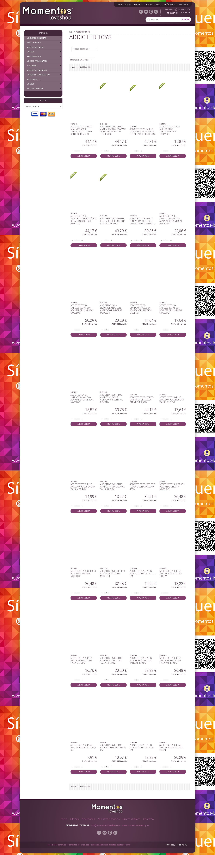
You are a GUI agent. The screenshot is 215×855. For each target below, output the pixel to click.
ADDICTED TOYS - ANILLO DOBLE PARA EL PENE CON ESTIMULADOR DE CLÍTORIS (142, 131)
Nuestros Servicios (109, 819)
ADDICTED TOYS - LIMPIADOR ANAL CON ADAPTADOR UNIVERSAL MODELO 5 (81, 309)
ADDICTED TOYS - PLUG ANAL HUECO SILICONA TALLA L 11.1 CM (111, 660)
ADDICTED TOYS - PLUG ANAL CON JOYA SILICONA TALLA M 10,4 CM (82, 486)
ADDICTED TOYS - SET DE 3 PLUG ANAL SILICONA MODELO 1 (112, 573)
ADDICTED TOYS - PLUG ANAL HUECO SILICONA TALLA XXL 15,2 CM (170, 660)
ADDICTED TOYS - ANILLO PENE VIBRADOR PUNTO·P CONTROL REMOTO (112, 221)
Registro (169, 9)
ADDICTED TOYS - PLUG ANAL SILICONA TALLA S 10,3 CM (170, 573)
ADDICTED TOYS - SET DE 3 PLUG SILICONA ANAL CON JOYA (142, 486)
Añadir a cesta (84, 156)
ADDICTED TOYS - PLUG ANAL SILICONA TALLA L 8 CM (141, 747)
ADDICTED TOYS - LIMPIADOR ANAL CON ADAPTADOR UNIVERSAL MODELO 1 (81, 398)
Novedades (88, 819)
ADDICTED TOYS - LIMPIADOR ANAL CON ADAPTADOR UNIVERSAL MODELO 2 (170, 309)
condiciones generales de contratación (63, 845)
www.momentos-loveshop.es (135, 825)
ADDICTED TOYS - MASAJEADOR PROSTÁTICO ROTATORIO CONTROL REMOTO (83, 220)
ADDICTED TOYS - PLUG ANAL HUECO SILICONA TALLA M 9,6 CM (81, 660)
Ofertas (74, 819)
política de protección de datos (103, 845)
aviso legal (85, 845)
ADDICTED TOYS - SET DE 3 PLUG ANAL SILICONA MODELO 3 (172, 486)
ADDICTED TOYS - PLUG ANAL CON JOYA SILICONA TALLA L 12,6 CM (171, 400)
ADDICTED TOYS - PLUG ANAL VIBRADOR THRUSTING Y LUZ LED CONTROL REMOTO (81, 130)
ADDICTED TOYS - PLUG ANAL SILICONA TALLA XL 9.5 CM (171, 747)
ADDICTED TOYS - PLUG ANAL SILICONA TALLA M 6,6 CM (113, 747)
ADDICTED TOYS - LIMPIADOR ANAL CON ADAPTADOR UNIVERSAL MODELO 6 (170, 220)
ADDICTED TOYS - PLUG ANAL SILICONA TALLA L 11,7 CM (143, 573)
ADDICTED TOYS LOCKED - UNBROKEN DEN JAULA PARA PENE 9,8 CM (142, 400)
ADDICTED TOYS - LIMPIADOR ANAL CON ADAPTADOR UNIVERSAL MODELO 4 (111, 309)
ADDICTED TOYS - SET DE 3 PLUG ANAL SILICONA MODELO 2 (83, 573)
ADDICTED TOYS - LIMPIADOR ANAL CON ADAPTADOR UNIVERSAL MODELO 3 (141, 309)
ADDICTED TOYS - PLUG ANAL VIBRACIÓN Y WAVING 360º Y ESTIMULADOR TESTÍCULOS (113, 130)
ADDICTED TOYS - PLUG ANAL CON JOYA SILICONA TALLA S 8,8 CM (112, 486)
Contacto (183, 4)
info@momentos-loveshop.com (105, 825)
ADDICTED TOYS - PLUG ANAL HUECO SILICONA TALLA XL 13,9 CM (141, 660)
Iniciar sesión (184, 9)
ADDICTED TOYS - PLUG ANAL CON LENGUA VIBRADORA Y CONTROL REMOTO (111, 398)
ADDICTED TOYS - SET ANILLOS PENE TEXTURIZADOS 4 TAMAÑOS (169, 130)
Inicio (71, 32)
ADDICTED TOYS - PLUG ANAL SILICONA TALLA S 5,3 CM (83, 747)
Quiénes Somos (131, 819)
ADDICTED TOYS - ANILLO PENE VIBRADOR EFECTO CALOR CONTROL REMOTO (142, 221)
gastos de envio (123, 845)
